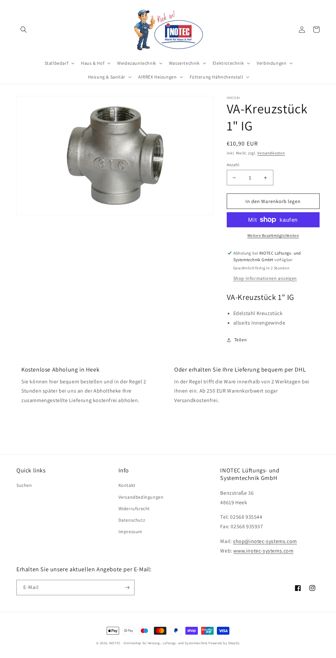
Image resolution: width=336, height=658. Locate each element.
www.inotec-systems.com (263, 550)
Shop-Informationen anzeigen (265, 278)
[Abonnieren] (127, 587)
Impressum (130, 531)
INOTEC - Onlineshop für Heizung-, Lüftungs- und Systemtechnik (158, 643)
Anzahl (233, 165)
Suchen (24, 485)
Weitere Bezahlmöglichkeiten (273, 235)
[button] (23, 29)
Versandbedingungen (141, 497)
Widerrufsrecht (134, 508)
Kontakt (127, 485)
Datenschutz (131, 520)
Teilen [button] (240, 340)
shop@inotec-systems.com (265, 541)
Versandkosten (271, 152)
